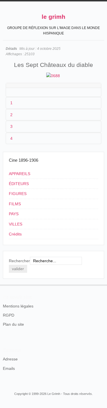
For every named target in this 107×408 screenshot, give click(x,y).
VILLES (15, 224)
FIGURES (18, 193)
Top (100, 284)
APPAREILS (19, 173)
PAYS (14, 214)
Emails (9, 368)
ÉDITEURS (19, 183)
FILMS (15, 204)
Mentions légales (18, 306)
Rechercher (19, 261)
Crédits (15, 234)
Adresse (10, 359)
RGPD (8, 315)
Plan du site (13, 324)
